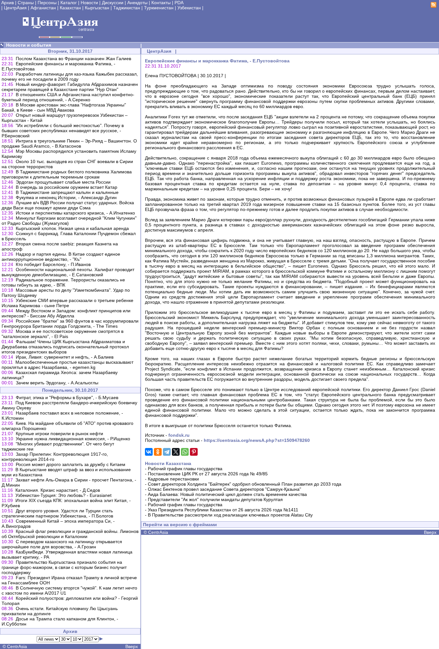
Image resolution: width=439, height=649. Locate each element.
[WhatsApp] (185, 452)
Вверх (131, 646)
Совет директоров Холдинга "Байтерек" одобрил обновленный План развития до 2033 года (244, 484)
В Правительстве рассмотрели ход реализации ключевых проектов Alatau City (230, 514)
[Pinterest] (194, 452)
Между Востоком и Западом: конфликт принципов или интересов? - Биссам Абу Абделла (66, 313)
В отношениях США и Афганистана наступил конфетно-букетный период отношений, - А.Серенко (68, 97)
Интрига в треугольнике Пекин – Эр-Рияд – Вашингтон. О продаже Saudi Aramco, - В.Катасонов (69, 143)
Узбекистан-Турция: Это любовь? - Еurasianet (63, 495)
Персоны (47, 2)
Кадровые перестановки (173, 478)
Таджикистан (126, 7)
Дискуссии (112, 2)
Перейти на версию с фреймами (180, 524)
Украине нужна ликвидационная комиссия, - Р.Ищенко (73, 438)
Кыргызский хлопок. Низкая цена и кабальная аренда (72, 228)
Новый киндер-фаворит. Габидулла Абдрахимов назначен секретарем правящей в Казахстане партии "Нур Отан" (70, 87)
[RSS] (433, 6)
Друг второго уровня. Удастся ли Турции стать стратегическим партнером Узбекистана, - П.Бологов (57, 513)
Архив (7, 2)
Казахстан (70, 7)
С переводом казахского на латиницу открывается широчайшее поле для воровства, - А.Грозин (62, 544)
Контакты (161, 2)
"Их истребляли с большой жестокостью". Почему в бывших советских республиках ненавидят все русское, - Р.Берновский (63, 130)
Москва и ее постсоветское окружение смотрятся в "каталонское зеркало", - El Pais (62, 334)
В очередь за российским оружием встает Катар (66, 187)
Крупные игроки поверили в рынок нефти (59, 433)
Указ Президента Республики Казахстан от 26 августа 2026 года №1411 (223, 509)
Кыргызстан (97, 7)
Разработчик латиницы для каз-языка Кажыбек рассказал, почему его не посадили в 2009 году (70, 76)
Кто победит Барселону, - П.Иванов (53, 264)
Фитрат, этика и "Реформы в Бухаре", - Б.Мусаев (67, 397)
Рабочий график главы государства (185, 468)
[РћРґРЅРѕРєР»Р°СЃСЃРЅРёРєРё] (158, 452)
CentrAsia (17, 646)
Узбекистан (189, 7)
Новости (89, 2)
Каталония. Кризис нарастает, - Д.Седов (57, 490)
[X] (176, 452)
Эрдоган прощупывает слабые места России (63, 182)
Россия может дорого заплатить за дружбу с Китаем (70, 464)
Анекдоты (137, 2)
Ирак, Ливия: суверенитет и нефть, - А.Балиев (64, 357)
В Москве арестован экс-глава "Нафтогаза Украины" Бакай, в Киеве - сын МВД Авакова (64, 107)
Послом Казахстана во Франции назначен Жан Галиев (73, 58)
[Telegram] (167, 452)
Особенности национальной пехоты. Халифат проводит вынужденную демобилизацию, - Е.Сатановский (68, 272)
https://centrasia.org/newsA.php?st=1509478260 (257, 440)
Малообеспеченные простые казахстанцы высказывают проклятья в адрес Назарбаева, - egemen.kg (67, 365)
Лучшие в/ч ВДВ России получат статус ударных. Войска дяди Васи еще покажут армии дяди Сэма (68, 205)
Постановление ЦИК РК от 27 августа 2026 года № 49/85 (208, 473)
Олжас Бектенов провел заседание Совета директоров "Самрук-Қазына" (224, 489)
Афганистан (43, 7)
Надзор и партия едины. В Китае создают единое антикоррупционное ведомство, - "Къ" (61, 256)
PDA (179, 2)
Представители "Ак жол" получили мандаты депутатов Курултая (215, 499)
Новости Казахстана (168, 463)
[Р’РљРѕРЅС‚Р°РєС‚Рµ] (149, 452)
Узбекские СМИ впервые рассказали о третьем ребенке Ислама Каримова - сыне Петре (67, 303)
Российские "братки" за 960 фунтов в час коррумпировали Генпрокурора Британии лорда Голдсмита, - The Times (70, 323)
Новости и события (28, 45)
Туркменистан (159, 7)
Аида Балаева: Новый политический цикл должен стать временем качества (227, 494)
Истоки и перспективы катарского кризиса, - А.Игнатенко (75, 212)
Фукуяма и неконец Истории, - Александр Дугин (66, 197)
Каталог (68, 2)
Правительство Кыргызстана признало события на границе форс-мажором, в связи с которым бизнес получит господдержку (64, 567)
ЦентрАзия (15, 7)
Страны (26, 2)
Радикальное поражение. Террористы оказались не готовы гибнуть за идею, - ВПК (63, 282)
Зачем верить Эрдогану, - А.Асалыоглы (57, 382)
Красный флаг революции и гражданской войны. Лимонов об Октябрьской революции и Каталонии (70, 534)
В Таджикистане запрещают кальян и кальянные (67, 192)
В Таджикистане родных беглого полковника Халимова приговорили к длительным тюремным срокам (67, 174)
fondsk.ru (179, 435)
